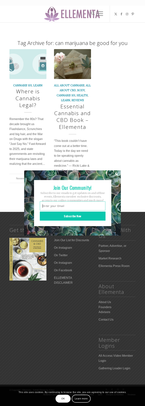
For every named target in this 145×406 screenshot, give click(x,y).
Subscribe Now (72, 216)
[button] (72, 187)
